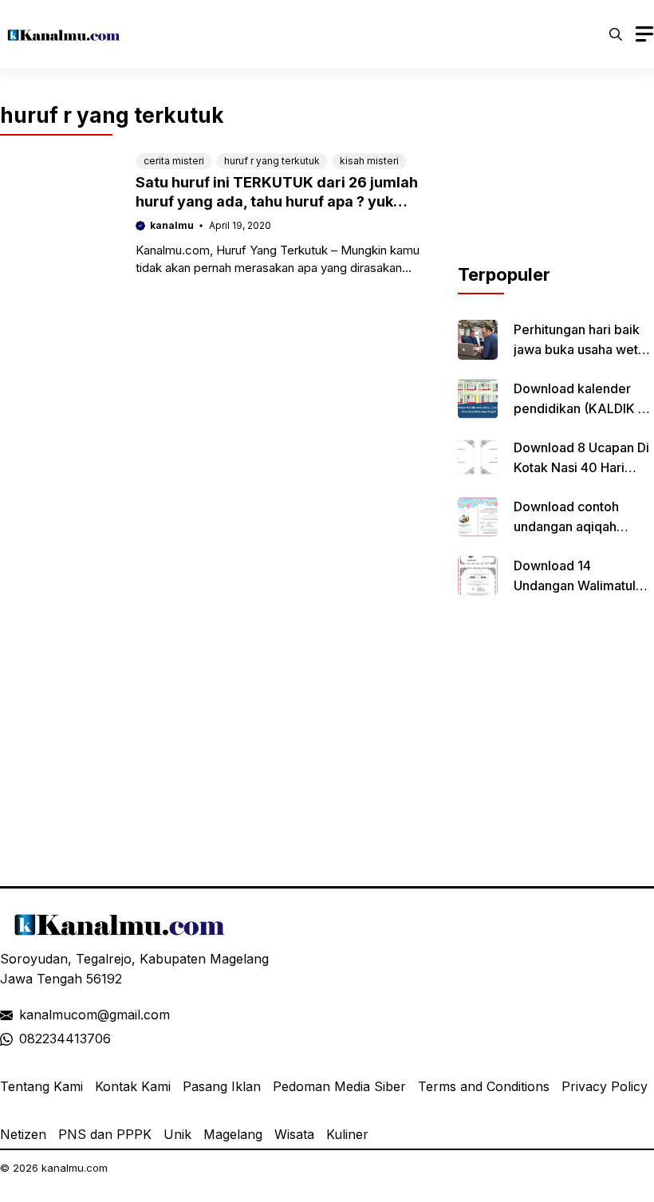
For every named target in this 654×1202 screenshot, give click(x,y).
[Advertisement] (556, 182)
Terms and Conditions (484, 1086)
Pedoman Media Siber (339, 1086)
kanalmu (172, 225)
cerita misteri (174, 161)
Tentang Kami (41, 1086)
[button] (615, 34)
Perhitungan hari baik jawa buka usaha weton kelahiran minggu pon (583, 349)
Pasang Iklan (222, 1086)
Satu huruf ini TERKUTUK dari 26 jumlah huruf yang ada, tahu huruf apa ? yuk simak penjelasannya (277, 201)
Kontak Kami (133, 1086)
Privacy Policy (604, 1086)
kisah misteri (369, 161)
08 (27, 1038)
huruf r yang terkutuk (272, 161)
